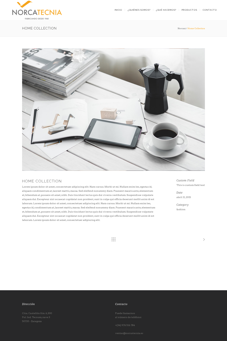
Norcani (182, 28)
